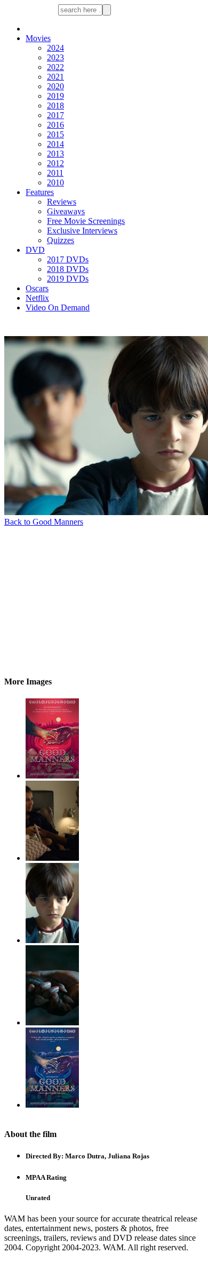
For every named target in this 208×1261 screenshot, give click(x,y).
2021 (55, 76)
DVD (35, 249)
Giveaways (66, 211)
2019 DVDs (68, 278)
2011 (55, 172)
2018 (55, 105)
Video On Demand (58, 307)
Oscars (37, 288)
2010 (55, 182)
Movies (38, 38)
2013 (55, 153)
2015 (55, 134)
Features (40, 192)
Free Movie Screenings (86, 220)
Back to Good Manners (43, 521)
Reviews (61, 201)
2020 (55, 86)
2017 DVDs (68, 259)
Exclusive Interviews (82, 230)
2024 (55, 47)
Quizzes (60, 240)
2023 (55, 57)
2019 (55, 95)
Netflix (37, 297)
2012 (55, 163)
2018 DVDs (68, 269)
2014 (55, 144)
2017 (55, 115)
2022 (55, 67)
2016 (55, 124)
